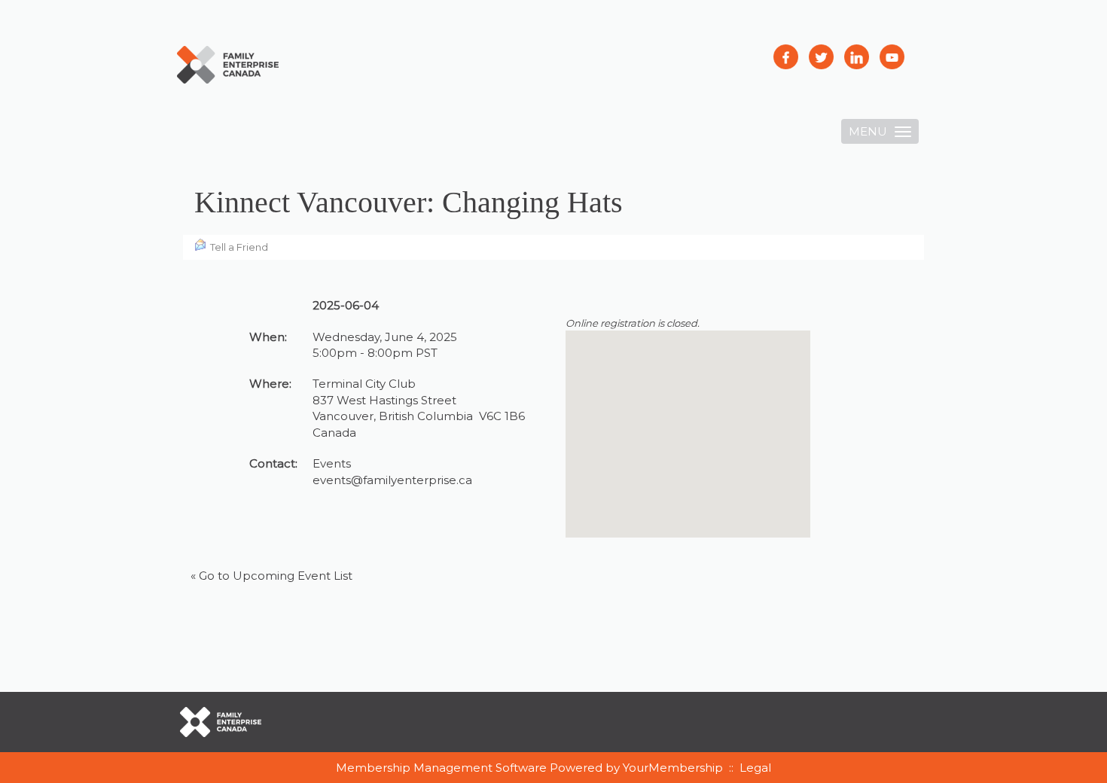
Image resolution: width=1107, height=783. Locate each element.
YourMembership (673, 767)
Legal (755, 767)
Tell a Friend (239, 247)
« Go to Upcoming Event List (271, 575)
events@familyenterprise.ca (392, 480)
